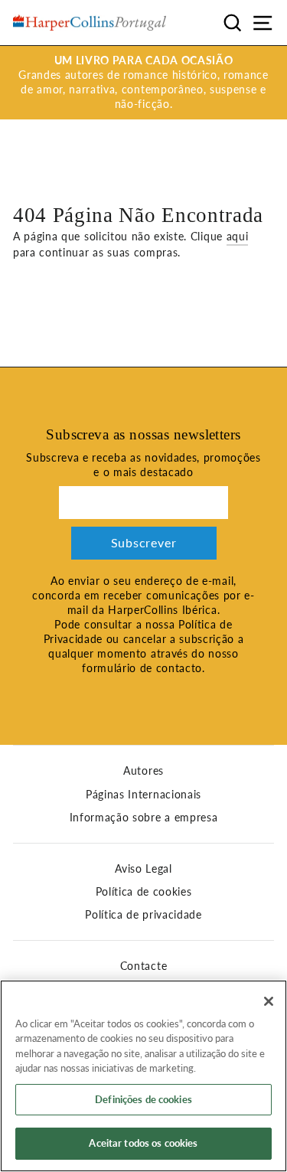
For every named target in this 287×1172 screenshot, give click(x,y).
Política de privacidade (143, 915)
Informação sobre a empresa (144, 817)
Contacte (143, 966)
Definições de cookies (143, 1099)
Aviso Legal (143, 869)
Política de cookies (144, 892)
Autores (143, 771)
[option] (143, 83)
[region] (143, 1076)
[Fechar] (268, 1001)
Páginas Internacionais (143, 794)
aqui (238, 236)
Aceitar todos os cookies (143, 1143)
